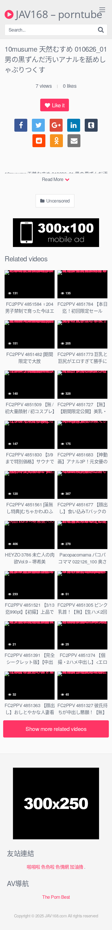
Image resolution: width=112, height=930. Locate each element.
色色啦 (48, 866)
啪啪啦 (33, 866)
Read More (53, 179)
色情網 (62, 866)
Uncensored (57, 200)
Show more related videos (56, 728)
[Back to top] (102, 917)
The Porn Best (56, 897)
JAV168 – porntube (57, 14)
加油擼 (76, 866)
